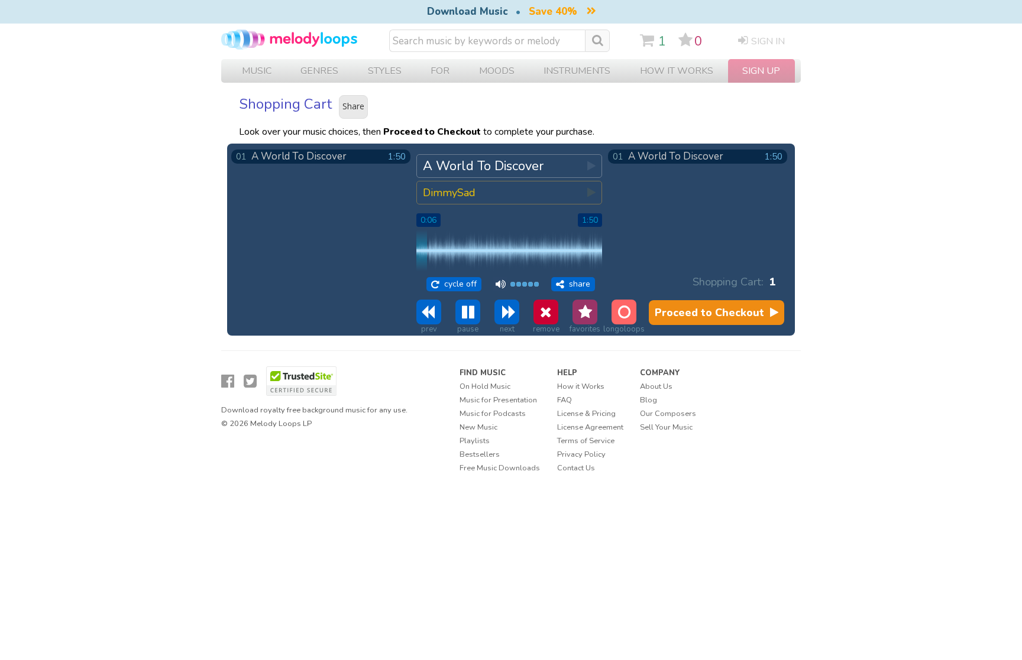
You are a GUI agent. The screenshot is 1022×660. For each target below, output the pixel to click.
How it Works (676, 70)
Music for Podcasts (493, 413)
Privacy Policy (581, 454)
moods (497, 70)
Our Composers (668, 413)
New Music (478, 427)
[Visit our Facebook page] (227, 381)
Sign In (768, 41)
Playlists (475, 440)
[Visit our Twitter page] (250, 381)
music (256, 70)
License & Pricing (586, 413)
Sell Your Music (666, 427)
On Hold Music (485, 386)
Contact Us (576, 468)
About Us (656, 386)
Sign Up (761, 70)
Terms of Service (586, 440)
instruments (577, 70)
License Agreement (590, 427)
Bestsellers (480, 454)
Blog (648, 400)
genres (319, 70)
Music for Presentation (498, 400)
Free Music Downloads (500, 468)
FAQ (564, 400)
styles (385, 70)
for (440, 70)
